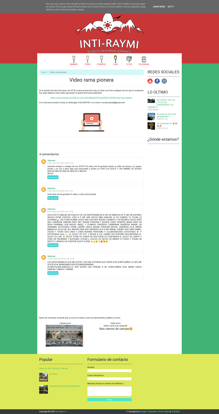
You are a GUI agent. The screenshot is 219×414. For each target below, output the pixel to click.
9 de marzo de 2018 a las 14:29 (60, 163)
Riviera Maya (163, 411)
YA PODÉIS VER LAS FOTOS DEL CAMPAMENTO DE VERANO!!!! (161, 103)
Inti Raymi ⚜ (60, 411)
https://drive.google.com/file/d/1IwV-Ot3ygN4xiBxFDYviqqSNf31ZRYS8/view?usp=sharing (91, 98)
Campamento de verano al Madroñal (64, 386)
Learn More (159, 6)
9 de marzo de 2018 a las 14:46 (60, 212)
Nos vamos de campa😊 (116, 329)
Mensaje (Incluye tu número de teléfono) (105, 383)
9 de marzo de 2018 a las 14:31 (60, 191)
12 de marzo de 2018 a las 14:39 (60, 259)
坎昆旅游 (176, 411)
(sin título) (53, 374)
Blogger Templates (148, 411)
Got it (171, 6)
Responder (53, 177)
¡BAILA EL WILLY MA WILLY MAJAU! (53, 368)
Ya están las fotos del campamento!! (166, 115)
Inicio (43, 72)
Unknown (51, 160)
